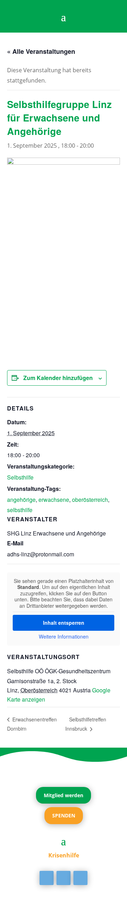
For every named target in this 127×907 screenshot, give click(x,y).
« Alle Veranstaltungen (41, 51)
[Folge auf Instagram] (80, 878)
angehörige (21, 499)
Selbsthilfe (20, 477)
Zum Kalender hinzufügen (58, 378)
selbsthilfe (19, 510)
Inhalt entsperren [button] (63, 622)
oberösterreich (90, 499)
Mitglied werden (63, 795)
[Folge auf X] (63, 878)
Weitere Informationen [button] (64, 637)
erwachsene (53, 499)
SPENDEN (63, 815)
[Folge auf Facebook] (47, 878)
